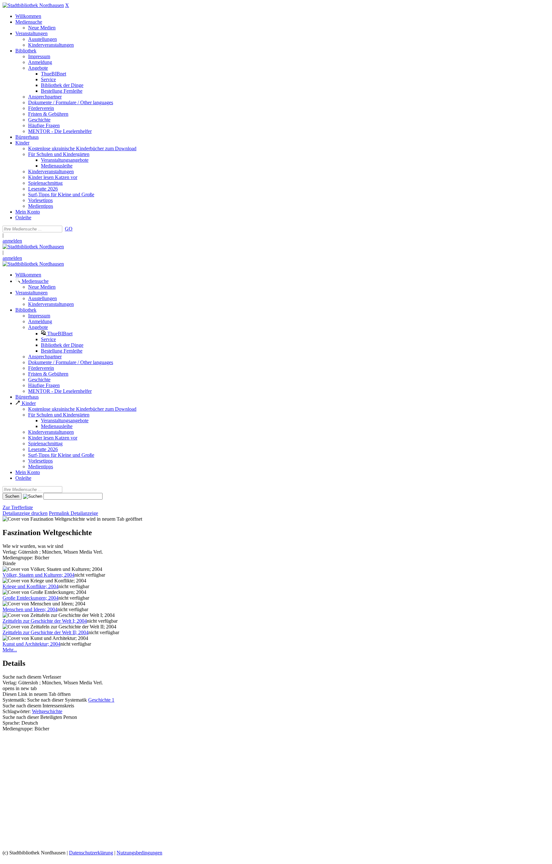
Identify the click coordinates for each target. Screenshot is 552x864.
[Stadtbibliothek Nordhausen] (33, 5)
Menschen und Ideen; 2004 (30, 609)
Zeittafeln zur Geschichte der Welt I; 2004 (45, 621)
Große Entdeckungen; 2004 (30, 598)
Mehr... (10, 649)
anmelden (12, 241)
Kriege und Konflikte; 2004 (30, 586)
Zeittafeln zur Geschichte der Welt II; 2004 (45, 632)
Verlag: (10, 552)
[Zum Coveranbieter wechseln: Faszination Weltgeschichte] (44, 519)
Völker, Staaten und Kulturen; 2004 (38, 575)
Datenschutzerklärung (91, 852)
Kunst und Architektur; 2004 (31, 644)
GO (69, 228)
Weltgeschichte (47, 711)
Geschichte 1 (101, 700)
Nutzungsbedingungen (139, 852)
